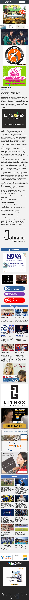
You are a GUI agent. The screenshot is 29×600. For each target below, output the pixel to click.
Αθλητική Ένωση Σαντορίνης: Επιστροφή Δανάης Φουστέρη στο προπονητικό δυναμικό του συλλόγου (21, 358)
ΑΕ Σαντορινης (5, 318)
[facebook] (20, 2)
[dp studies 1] (7, 557)
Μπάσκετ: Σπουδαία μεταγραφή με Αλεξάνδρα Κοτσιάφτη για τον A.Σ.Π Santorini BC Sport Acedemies (7, 339)
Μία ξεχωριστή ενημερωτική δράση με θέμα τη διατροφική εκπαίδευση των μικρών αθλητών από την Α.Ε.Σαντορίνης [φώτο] (7, 358)
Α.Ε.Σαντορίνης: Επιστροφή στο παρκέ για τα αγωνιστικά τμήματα (7, 322)
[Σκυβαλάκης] (22, 27)
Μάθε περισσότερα (14, 598)
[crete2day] (19, 557)
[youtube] (22, 2)
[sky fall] (13, 27)
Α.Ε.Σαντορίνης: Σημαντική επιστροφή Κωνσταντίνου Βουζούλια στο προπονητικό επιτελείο (21, 338)
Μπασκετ (3, 89)
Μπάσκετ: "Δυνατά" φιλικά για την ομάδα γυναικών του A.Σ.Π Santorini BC (21, 322)
